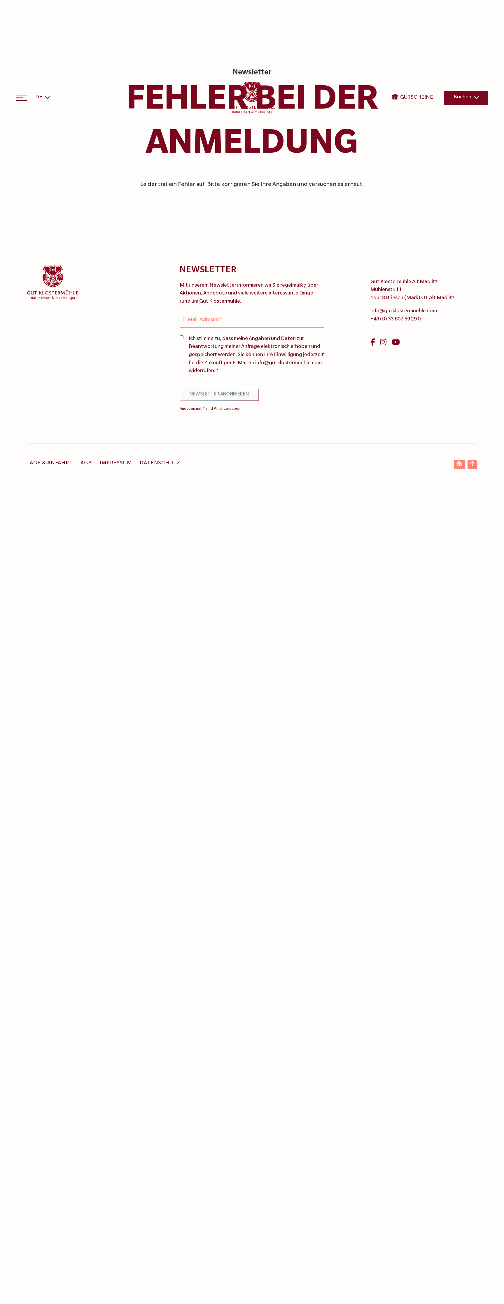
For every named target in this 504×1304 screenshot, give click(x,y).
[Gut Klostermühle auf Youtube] (396, 344)
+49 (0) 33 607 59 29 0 (395, 319)
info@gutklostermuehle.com (403, 311)
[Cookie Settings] (459, 464)
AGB (86, 463)
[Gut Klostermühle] (252, 98)
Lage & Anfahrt (50, 463)
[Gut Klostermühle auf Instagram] (383, 344)
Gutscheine (416, 98)
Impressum (116, 463)
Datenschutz (160, 463)
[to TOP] (472, 464)
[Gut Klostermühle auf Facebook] (372, 344)
